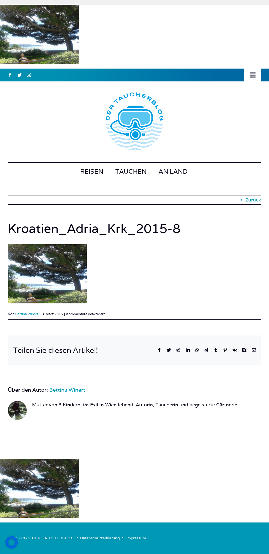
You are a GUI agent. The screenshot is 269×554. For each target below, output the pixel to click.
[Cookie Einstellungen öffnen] (11, 547)
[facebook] (10, 75)
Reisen (91, 171)
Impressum (136, 538)
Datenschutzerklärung (100, 538)
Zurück (253, 200)
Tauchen (131, 171)
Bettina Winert (26, 314)
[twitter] (19, 75)
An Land (173, 171)
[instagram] (29, 75)
